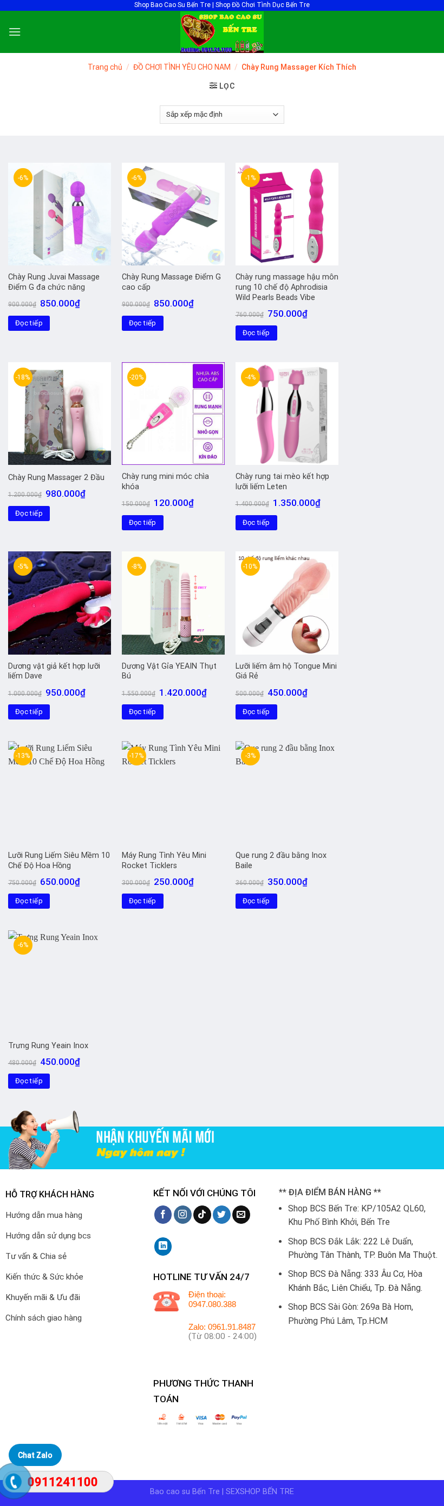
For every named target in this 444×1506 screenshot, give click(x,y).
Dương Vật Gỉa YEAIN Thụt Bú (169, 671)
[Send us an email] (241, 1214)
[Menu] (14, 31)
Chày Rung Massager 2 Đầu (56, 477)
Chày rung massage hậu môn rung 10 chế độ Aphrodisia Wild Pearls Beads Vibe (287, 287)
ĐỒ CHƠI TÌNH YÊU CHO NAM (182, 67)
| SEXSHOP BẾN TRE (258, 1491)
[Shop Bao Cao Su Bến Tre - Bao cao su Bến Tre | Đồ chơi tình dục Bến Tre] (222, 32)
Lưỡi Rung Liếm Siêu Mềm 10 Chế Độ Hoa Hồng (59, 860)
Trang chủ (105, 67)
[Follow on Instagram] (183, 1214)
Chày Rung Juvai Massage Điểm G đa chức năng (54, 282)
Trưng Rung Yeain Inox (48, 1045)
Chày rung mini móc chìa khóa (165, 481)
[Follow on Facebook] (163, 1214)
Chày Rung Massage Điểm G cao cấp (171, 282)
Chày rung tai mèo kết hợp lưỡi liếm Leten (282, 481)
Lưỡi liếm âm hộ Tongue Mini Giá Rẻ (286, 671)
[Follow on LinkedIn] (163, 1246)
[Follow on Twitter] (222, 1214)
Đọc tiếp (29, 323)
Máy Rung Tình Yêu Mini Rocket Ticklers (164, 860)
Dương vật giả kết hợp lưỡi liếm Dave (54, 671)
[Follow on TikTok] (202, 1214)
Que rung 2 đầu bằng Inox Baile (281, 860)
